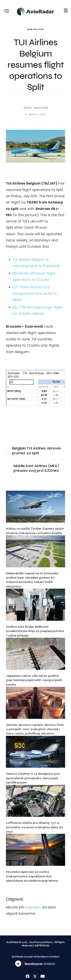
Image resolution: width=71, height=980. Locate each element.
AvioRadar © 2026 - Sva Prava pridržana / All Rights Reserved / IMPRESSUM (35, 944)
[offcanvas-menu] (6, 11)
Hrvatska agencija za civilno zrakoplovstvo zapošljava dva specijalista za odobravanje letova (32, 876)
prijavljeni (33, 907)
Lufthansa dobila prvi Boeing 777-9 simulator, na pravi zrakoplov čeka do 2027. (34, 827)
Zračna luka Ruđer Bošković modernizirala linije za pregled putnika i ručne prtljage (35, 631)
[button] (65, 10)
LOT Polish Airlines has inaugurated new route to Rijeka (35, 293)
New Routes (35, 29)
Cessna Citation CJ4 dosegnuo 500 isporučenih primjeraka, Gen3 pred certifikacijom (33, 778)
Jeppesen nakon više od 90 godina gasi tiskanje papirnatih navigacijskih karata (34, 680)
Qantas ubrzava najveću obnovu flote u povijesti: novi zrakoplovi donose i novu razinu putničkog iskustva (35, 729)
